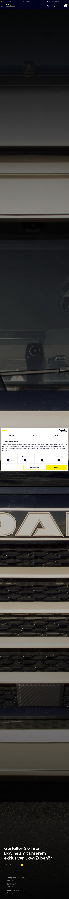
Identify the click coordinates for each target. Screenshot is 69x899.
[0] (66, 6)
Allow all (56, 467)
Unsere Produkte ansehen (13, 865)
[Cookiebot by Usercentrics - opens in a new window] (59, 430)
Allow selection (34, 467)
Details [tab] (34, 435)
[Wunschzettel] (61, 6)
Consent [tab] (11, 435)
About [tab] (57, 435)
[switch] (26, 460)
